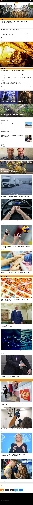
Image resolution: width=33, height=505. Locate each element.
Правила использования (9, 494)
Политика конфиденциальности (17, 494)
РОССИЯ (2, 380)
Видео (2, 148)
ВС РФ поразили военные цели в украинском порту (9, 61)
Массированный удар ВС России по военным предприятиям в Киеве (12, 64)
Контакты (4, 494)
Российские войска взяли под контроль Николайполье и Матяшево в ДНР (13, 63)
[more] (31, 17)
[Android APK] (3, 498)
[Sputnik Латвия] (3, 1)
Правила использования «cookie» (25, 494)
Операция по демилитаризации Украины (16, 54)
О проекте (1, 494)
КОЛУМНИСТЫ (4, 120)
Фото (1, 161)
